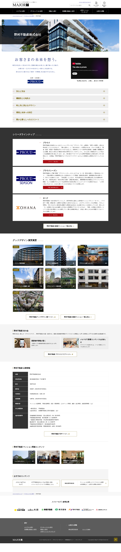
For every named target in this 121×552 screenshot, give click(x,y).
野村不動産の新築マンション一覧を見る (59, 226)
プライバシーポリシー (58, 539)
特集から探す (52, 11)
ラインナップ (38, 547)
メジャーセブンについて (85, 2)
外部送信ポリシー (69, 539)
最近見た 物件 (104, 6)
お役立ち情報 (100, 11)
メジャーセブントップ (17, 16)
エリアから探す (20, 11)
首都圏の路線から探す (68, 11)
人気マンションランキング (47, 531)
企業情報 (86, 547)
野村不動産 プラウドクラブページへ (59, 354)
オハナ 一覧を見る (53, 215)
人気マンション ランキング (84, 11)
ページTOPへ (115, 539)
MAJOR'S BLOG (73, 529)
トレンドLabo (86, 529)
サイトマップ (79, 539)
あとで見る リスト (96, 6)
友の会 (70, 547)
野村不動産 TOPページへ (60, 434)
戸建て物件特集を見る (53, 187)
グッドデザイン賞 (54, 547)
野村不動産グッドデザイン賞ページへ (41, 317)
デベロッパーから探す (36, 11)
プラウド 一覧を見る (53, 161)
